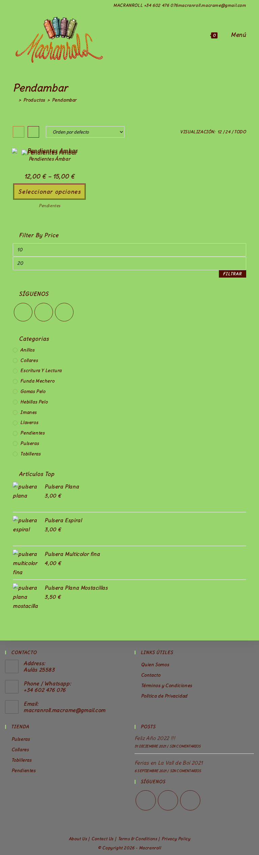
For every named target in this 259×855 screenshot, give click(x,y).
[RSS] (190, 800)
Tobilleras (30, 454)
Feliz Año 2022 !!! (155, 738)
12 (220, 131)
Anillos (27, 350)
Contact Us (102, 838)
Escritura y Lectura (40, 370)
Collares (29, 360)
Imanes (28, 412)
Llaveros (29, 422)
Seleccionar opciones (49, 191)
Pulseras (29, 443)
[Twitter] (23, 312)
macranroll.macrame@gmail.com (65, 710)
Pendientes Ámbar (50, 159)
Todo (240, 131)
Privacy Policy (176, 838)
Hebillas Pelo (34, 402)
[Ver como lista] (33, 132)
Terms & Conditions (137, 838)
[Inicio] (15, 100)
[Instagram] (64, 312)
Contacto (150, 675)
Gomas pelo (32, 391)
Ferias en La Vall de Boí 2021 (169, 763)
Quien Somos (155, 664)
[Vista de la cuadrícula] (18, 132)
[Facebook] (43, 312)
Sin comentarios (185, 746)
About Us (78, 838)
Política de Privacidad (164, 696)
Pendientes (49, 205)
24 (227, 131)
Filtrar (232, 273)
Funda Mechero (37, 381)
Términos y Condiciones (166, 685)
